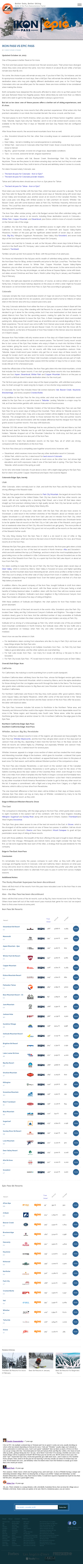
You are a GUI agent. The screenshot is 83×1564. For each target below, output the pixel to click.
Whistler (6, 1310)
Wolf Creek (26, 1521)
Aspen (17, 374)
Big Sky (10, 235)
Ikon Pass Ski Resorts (29, 1543)
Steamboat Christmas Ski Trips (48, 1530)
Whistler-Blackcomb (22, 739)
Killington (6, 817)
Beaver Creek (66, 390)
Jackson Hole (8, 1014)
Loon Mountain (8, 1141)
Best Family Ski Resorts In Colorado (49, 1535)
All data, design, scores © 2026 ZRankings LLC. (74, 1529)
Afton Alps (7, 1203)
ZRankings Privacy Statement (47, 1543)
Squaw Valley (15, 1526)
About (10, 1519)
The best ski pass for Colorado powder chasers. (24, 177)
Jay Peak (14, 1525)
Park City (6, 1281)
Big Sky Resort (8, 1063)
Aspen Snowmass (16, 1537)
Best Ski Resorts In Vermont (47, 1540)
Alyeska (14, 1533)
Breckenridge (7, 393)
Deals (4, 1519)
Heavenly (6, 1242)
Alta (65, 549)
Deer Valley (7, 569)
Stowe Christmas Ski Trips (47, 1528)
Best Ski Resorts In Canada (47, 1533)
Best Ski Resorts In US (46, 1542)
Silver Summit (27, 1528)
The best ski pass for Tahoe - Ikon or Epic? (22, 186)
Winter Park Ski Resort (11, 956)
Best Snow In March (29, 1540)
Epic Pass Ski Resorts (29, 1542)
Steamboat (36, 219)
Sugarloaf (15, 817)
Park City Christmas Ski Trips (47, 1525)
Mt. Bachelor (27, 1533)
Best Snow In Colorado (30, 1545)
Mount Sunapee (59, 830)
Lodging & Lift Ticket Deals (31, 1535)
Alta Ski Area (8, 1160)
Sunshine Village (9, 1024)
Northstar (6, 1271)
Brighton (14, 1538)
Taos (25, 1530)
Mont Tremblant (9, 1102)
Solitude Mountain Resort (13, 1034)
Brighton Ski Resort (10, 1043)
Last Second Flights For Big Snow (48, 1523)
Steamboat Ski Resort (11, 927)
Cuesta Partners (16, 1545)
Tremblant (14, 249)
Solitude (14, 1540)
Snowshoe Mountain (10, 1092)
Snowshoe (17, 820)
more (76, 929)
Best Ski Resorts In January (39, 1371)
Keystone (77, 390)
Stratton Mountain (10, 1073)
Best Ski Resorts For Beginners (48, 1537)
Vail (57, 390)
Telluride (45, 400)
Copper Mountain (20, 219)
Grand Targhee (16, 1521)
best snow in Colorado (52, 456)
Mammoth (7, 936)
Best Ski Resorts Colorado (31, 1537)
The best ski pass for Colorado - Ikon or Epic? (24, 174)
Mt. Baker (26, 1523)
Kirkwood (6, 1261)
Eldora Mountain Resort (12, 975)
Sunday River (28, 817)
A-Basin (6, 1213)
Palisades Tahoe (9, 985)
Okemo (29, 830)
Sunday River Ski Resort (12, 1131)
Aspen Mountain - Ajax (11, 946)
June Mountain (8, 1004)
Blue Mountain (8, 1111)
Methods (25, 1519)
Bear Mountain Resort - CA (13, 995)
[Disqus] (41, 1408)
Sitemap (42, 1545)
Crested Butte (37, 393)
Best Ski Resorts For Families (47, 1521)
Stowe (70, 824)
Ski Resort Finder (44, 1538)
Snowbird (63, 235)
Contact (17, 1519)
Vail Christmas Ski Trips (46, 1532)
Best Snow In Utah (28, 1538)
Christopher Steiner (12, 50)
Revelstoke (15, 1530)
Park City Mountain (50, 494)
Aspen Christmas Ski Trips (47, 1526)
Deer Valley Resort (10, 1150)
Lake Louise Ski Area (11, 1053)
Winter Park (7, 219)
